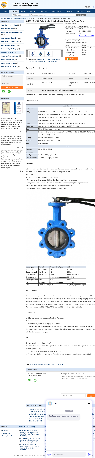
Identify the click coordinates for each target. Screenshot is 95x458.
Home (5, 11)
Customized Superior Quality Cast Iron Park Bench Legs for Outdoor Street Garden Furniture (29, 447)
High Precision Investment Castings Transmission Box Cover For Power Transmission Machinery (30, 433)
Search (82, 15)
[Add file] (49, 454)
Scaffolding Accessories (9, 42)
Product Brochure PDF (86, 36)
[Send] (89, 454)
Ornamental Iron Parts (9, 67)
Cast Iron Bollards (7, 59)
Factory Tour (44, 11)
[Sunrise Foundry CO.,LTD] (6, 4)
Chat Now (80, 11)
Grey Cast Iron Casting (9, 25)
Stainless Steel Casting (9, 38)
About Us (32, 11)
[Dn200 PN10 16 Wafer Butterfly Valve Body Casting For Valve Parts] (44, 36)
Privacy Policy (18, 455)
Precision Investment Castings (11, 32)
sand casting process (36, 364)
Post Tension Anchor (8, 45)
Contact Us (68, 11)
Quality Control (56, 11)
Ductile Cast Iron (7, 28)
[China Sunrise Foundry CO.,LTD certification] (6, 113)
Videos (23, 11)
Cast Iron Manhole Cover (9, 56)
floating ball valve (49, 364)
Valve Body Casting (20, 18)
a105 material (59, 364)
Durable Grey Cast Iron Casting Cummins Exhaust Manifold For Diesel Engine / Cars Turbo (30, 440)
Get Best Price (52, 61)
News (89, 11)
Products (14, 11)
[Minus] (89, 403)
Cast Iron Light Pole (8, 63)
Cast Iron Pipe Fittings (9, 49)
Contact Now (13, 87)
